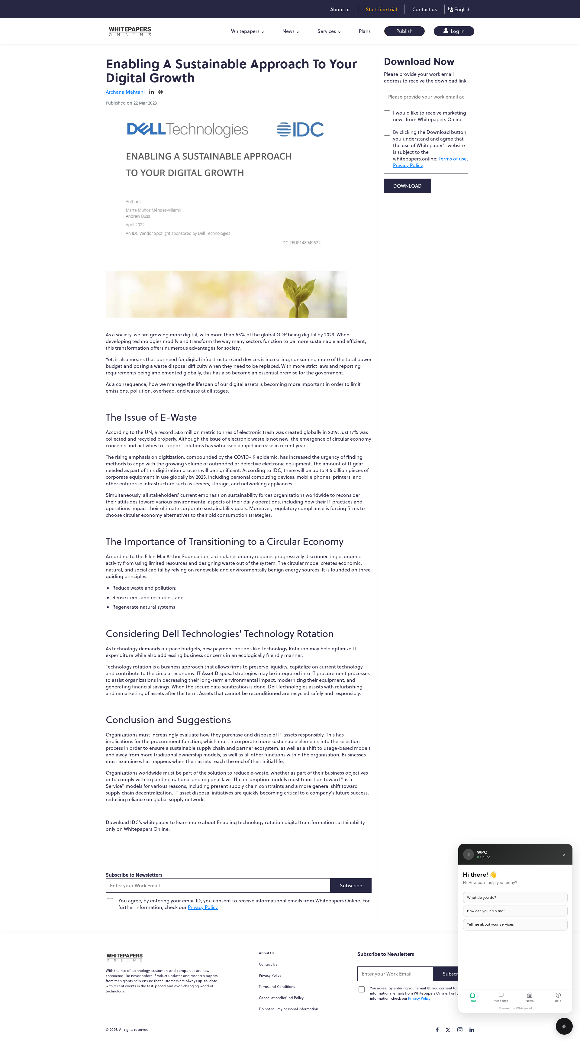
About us (340, 9)
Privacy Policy (203, 907)
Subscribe (351, 885)
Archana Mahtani (125, 92)
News (288, 31)
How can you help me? (486, 910)
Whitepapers (245, 31)
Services (326, 31)
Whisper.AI (524, 1008)
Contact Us (268, 964)
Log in (457, 31)
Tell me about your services (490, 924)
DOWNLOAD (407, 186)
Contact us (424, 9)
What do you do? (481, 897)
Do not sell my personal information (288, 1008)
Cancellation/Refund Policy (281, 997)
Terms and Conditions (277, 986)
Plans (365, 31)
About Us (266, 953)
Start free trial (381, 9)
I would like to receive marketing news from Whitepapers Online (429, 116)
